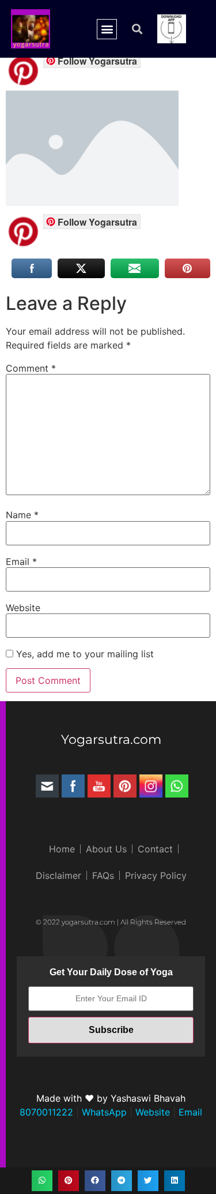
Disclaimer (58, 875)
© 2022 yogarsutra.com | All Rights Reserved (111, 922)
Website (23, 607)
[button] (107, 29)
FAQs (103, 875)
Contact (155, 849)
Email (21, 561)
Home (62, 849)
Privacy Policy (156, 875)
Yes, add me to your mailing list (83, 653)
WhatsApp (103, 1112)
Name (22, 514)
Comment (31, 368)
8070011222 (46, 1112)
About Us (106, 849)
